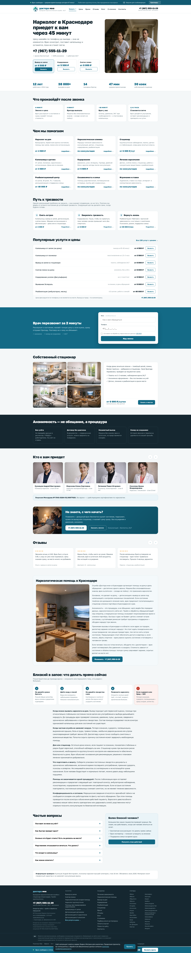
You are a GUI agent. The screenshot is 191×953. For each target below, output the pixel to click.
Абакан (132, 896)
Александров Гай (151, 906)
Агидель (132, 906)
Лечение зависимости (105, 894)
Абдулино (133, 899)
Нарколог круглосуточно (74, 902)
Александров (149, 903)
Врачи (87, 9)
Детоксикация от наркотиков (76, 915)
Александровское (151, 910)
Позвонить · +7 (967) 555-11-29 (107, 659)
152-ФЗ (138, 333)
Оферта (46, 944)
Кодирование (102, 902)
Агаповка (133, 903)
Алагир (132, 927)
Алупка (147, 921)
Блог (103, 9)
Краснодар (154, 2)
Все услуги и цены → (73, 920)
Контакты (122, 9)
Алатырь (148, 896)
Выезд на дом (102, 900)
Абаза (132, 894)
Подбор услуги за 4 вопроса (107, 921)
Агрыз (132, 910)
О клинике (112, 9)
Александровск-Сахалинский (150, 913)
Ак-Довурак (134, 924)
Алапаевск (148, 894)
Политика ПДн (37, 944)
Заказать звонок (97, 528)
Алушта (147, 924)
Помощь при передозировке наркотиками (75, 906)
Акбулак (132, 922)
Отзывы (96, 9)
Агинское (133, 908)
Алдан (147, 899)
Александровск (150, 908)
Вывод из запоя (71, 894)
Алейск (147, 901)
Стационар (101, 908)
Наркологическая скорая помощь (77, 900)
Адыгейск (133, 915)
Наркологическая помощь (107, 897)
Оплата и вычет (103, 924)
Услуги (72, 9)
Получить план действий (132, 842)
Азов (131, 920)
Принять (129, 946)
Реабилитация (102, 905)
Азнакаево (133, 917)
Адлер (132, 913)
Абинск (132, 901)
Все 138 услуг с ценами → (147, 240)
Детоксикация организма (74, 912)
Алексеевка (149, 917)
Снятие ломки (70, 897)
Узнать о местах (146, 402)
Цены (81, 9)
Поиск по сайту (103, 926)
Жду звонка (128, 339)
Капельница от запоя (73, 909)
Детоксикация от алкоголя (75, 917)
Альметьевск (149, 926)
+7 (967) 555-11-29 (148, 8)
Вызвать (43, 69)
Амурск (147, 928)
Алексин (148, 919)
